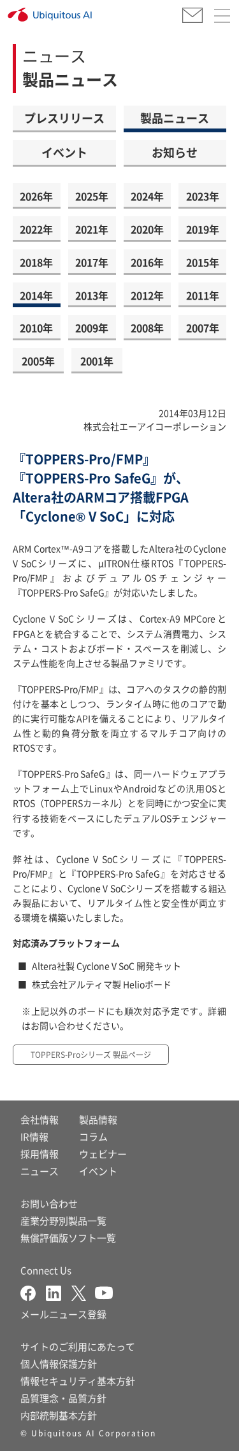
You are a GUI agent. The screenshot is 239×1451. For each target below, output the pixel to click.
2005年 (38, 360)
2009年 (91, 327)
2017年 (91, 262)
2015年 (202, 262)
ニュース (39, 1170)
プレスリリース (64, 117)
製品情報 (98, 1119)
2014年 (36, 295)
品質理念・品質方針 (63, 1398)
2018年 (36, 262)
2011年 (202, 295)
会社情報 (39, 1119)
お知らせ (175, 152)
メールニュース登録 (63, 1314)
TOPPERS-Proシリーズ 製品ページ (91, 1054)
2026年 (36, 196)
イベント (64, 152)
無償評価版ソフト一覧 (68, 1237)
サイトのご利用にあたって (77, 1346)
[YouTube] (104, 1291)
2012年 (147, 295)
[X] (83, 1291)
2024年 (147, 196)
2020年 (147, 229)
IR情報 (34, 1136)
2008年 (147, 327)
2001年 (96, 360)
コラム (93, 1136)
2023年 (202, 196)
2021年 (91, 229)
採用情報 (39, 1153)
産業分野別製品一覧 (63, 1220)
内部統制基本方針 (58, 1415)
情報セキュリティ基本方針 (77, 1380)
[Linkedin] (58, 1291)
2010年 (36, 327)
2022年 (36, 229)
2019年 (202, 229)
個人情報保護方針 (58, 1363)
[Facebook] (33, 1291)
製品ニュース (174, 117)
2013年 (91, 295)
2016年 (147, 262)
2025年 (91, 196)
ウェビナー (103, 1153)
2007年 (202, 327)
